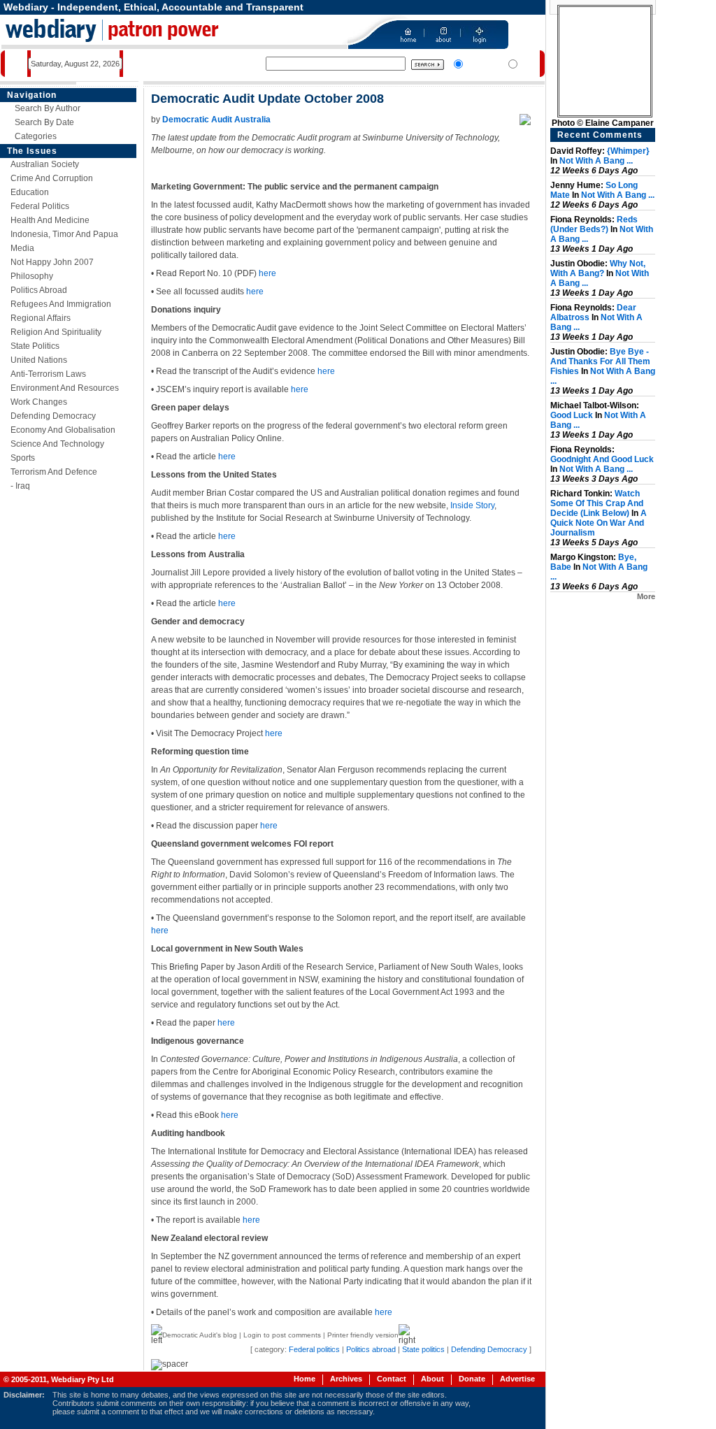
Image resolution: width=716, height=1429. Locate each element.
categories (36, 136)
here (267, 273)
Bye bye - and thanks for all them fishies (600, 361)
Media (22, 248)
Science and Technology (57, 444)
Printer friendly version (363, 1335)
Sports (22, 458)
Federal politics (39, 206)
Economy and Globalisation (62, 430)
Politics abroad (38, 290)
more (646, 596)
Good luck (571, 415)
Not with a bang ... (596, 161)
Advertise (517, 1378)
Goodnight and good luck (602, 459)
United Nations (38, 360)
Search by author (47, 108)
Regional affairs (40, 318)
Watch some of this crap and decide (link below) (596, 503)
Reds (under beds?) (594, 224)
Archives (346, 1378)
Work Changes (38, 402)
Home (304, 1378)
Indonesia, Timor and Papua (64, 234)
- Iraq (20, 486)
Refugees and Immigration (60, 304)
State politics (34, 346)
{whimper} (628, 151)
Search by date (44, 122)
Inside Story (472, 505)
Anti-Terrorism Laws (48, 374)
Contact (391, 1378)
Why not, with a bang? (597, 268)
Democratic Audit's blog (199, 1335)
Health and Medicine (50, 220)
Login (252, 1335)
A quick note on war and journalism (598, 523)
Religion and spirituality (55, 332)
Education (29, 192)
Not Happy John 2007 (52, 262)
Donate (472, 1378)
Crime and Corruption (51, 178)
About (432, 1378)
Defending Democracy (53, 416)
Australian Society (44, 164)
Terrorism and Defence (53, 472)
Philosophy (31, 276)
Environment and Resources (64, 388)
